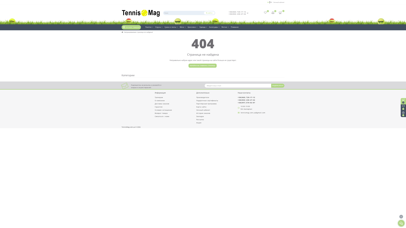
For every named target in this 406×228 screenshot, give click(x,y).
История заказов (203, 113)
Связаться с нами (162, 116)
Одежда (202, 27)
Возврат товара (161, 113)
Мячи (182, 27)
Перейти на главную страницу (202, 65)
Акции (198, 123)
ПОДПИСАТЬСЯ (277, 85)
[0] (273, 13)
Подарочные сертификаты (207, 101)
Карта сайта (201, 107)
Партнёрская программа (206, 104)
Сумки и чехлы (170, 27)
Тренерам (159, 97)
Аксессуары (213, 27)
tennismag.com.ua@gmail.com (253, 113)
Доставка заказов (162, 104)
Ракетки (148, 27)
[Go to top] (401, 216)
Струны (158, 27)
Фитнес (224, 27)
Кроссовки (192, 27)
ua (268, 2)
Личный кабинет (278, 2)
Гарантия (159, 107)
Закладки (200, 116)
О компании (160, 101)
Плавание (235, 27)
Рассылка (200, 120)
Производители (202, 97)
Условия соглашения (163, 110)
